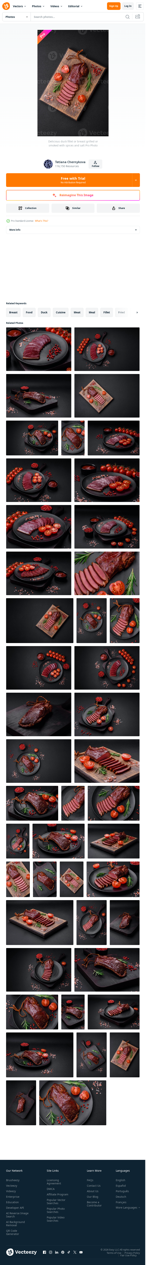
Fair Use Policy (125, 1255)
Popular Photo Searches (55, 1213)
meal (92, 312)
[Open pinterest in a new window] (62, 1252)
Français (118, 1202)
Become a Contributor (92, 1203)
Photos (36, 6)
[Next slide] (131, 312)
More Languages (123, 1207)
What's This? (41, 220)
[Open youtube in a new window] (81, 1252)
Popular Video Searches (55, 1222)
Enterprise (12, 1196)
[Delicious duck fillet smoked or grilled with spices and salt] (38, 349)
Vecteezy (11, 1185)
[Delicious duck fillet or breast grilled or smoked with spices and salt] (38, 396)
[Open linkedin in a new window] (56, 1252)
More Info (14, 229)
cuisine (60, 312)
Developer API (15, 1207)
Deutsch (118, 1196)
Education (12, 1202)
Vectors (18, 6)
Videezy (11, 1191)
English (117, 1180)
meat (77, 312)
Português (119, 1191)
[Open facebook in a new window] (44, 1252)
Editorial (73, 6)
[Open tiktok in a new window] (68, 1252)
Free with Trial (73, 180)
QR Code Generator (12, 1232)
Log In (128, 6)
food (29, 312)
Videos (54, 6)
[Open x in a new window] (74, 1252)
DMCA (50, 1189)
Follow (95, 166)
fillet (106, 312)
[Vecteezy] (6, 6)
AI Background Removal (15, 1223)
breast (13, 312)
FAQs (88, 1180)
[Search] (127, 16)
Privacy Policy (129, 1252)
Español (118, 1185)
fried (121, 312)
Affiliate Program (51, 1196)
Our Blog (91, 1196)
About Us (91, 1191)
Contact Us (92, 1185)
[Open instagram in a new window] (50, 1252)
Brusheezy (12, 1180)
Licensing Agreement (53, 1181)
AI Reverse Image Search (15, 1214)
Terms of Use (111, 1252)
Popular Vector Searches (55, 1204)
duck (44, 312)
